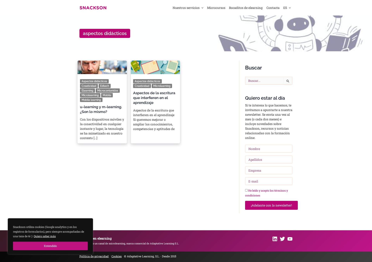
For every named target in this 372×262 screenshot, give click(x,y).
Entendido (50, 246)
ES (285, 8)
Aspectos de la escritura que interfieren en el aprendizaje (154, 98)
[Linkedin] (274, 238)
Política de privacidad (94, 256)
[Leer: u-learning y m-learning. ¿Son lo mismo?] (102, 66)
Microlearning (90, 95)
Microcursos (216, 8)
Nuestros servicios (186, 8)
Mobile (107, 95)
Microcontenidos (107, 90)
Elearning (87, 90)
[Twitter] (282, 238)
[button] (201, 7)
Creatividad (89, 85)
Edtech (104, 85)
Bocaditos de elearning (246, 8)
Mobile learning (91, 99)
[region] (50, 236)
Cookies (116, 256)
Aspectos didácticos (94, 81)
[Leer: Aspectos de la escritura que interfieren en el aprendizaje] (155, 66)
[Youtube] (290, 238)
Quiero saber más (45, 236)
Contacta (273, 8)
